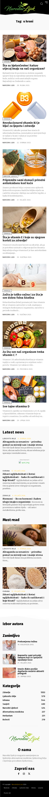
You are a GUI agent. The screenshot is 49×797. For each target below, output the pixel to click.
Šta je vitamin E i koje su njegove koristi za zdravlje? (24, 239)
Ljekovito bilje (9, 438)
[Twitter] (29, 774)
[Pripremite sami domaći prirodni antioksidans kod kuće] (24, 162)
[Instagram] (24, 774)
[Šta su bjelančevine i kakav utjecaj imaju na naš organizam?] (24, 48)
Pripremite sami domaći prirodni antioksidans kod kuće (24, 181)
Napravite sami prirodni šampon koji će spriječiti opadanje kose (30, 657)
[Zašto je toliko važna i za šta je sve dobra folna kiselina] (24, 277)
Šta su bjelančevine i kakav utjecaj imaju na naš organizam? (24, 67)
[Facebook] (19, 774)
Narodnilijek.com (17, 784)
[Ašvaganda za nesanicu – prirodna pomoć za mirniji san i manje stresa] (24, 535)
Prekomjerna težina (27, 641)
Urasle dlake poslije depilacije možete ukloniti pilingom (31, 671)
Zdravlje (7, 119)
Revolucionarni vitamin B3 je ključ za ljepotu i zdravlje (21, 124)
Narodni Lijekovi (10, 176)
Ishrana (7, 62)
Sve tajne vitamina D (16, 406)
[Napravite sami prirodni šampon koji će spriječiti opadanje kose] (9, 659)
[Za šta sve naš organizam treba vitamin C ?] (24, 334)
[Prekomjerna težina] (9, 645)
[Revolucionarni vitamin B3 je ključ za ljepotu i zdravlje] (24, 105)
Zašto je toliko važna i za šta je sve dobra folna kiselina (23, 296)
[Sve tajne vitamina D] (24, 389)
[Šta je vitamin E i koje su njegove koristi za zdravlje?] (24, 220)
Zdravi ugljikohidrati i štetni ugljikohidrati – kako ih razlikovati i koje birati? (23, 477)
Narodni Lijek (9, 85)
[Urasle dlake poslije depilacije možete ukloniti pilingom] (9, 673)
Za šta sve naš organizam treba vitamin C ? (23, 353)
